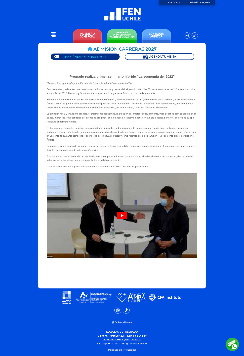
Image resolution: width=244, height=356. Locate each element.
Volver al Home (123, 322)
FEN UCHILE (174, 2)
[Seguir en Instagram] (187, 35)
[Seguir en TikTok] (195, 35)
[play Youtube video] (122, 215)
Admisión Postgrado (200, 2)
